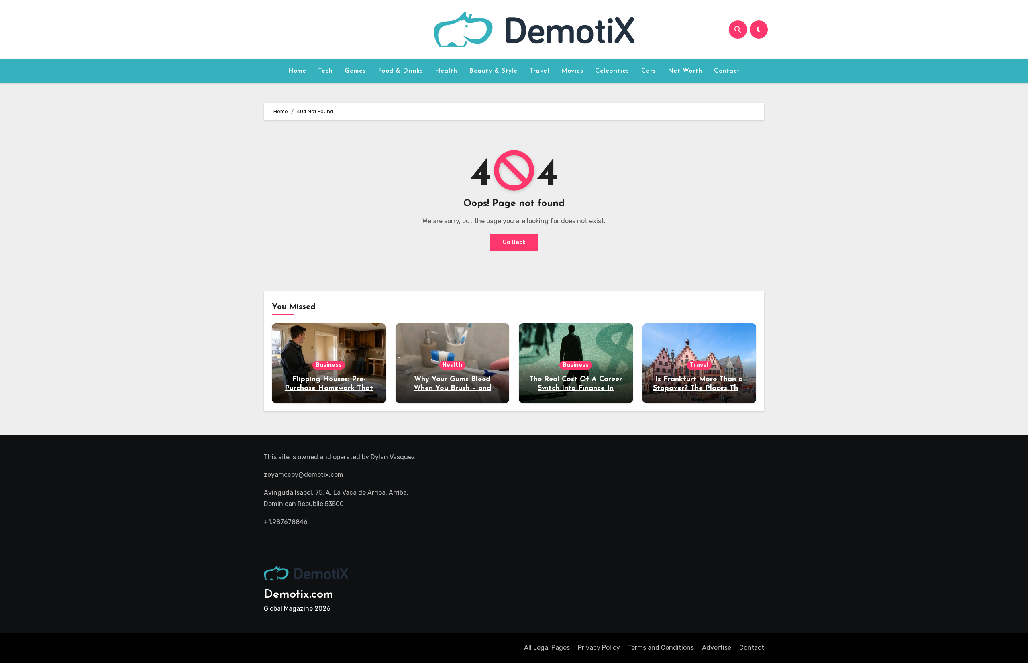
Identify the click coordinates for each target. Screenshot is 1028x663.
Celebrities (612, 71)
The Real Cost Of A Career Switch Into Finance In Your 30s (575, 388)
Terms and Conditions (661, 647)
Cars (648, 71)
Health (446, 71)
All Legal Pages (547, 647)
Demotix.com (298, 594)
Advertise (716, 647)
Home (297, 71)
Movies (572, 71)
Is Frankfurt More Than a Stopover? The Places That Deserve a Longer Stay (699, 388)
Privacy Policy (599, 647)
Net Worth (685, 71)
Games (355, 71)
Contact (727, 71)
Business (329, 365)
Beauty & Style (493, 71)
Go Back (514, 242)
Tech (325, 71)
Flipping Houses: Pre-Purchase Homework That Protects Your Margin (329, 388)
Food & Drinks (400, 71)
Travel (539, 71)
